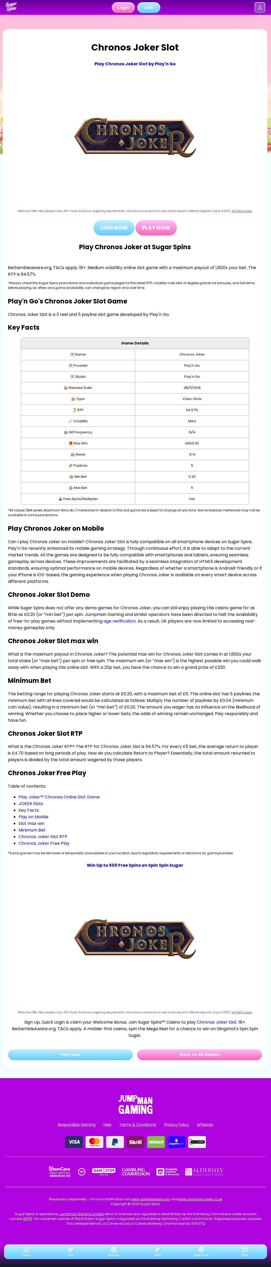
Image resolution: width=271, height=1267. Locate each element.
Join (148, 7)
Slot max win (31, 823)
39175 (27, 1218)
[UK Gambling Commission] (136, 1171)
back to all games (200, 1055)
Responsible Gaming (77, 1124)
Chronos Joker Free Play (44, 843)
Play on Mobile (33, 817)
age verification (119, 621)
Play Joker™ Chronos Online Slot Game (59, 797)
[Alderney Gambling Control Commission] (204, 1171)
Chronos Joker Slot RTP (43, 837)
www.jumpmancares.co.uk (200, 1199)
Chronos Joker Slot (217, 1022)
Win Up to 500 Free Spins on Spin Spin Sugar (135, 865)
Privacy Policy (176, 1124)
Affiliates (205, 1124)
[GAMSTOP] (104, 1171)
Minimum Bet (32, 830)
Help (107, 1124)
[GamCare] (59, 1171)
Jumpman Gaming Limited (81, 1214)
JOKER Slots (31, 804)
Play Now (156, 227)
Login (123, 7)
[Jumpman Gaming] (135, 1112)
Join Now (114, 227)
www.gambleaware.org (150, 1199)
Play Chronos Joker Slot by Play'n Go (135, 64)
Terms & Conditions (137, 1124)
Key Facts (29, 810)
